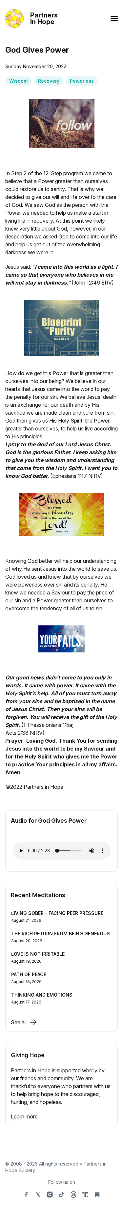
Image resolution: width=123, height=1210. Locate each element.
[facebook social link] (26, 1194)
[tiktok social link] (62, 1194)
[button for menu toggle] (114, 18)
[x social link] (38, 1194)
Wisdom (18, 81)
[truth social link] (85, 1194)
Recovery (48, 81)
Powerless (82, 81)
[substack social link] (97, 1194)
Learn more (24, 1116)
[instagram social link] (50, 1194)
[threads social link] (73, 1194)
